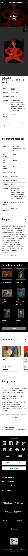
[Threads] (17, 443)
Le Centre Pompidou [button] (7, 477)
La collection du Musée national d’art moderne (14, 429)
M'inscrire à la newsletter (14, 463)
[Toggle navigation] (25, 2)
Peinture (13, 88)
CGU (16, 549)
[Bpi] (9, 504)
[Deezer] (23, 450)
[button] (14, 139)
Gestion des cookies (14, 551)
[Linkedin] (11, 450)
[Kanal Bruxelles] (9, 522)
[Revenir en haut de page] (24, 552)
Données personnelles (22, 549)
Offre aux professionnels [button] (8, 481)
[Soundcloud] (8, 456)
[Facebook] (11, 443)
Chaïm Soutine (6, 77)
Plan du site (11, 549)
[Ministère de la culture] (14, 541)
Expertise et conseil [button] (7, 486)
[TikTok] (5, 450)
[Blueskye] (23, 443)
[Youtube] (20, 456)
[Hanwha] (14, 531)
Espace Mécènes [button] (6, 490)
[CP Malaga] (18, 513)
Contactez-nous (14, 468)
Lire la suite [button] (14, 255)
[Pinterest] (17, 450)
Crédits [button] (2, 74)
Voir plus (14, 328)
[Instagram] (5, 443)
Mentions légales (5, 549)
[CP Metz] (9, 513)
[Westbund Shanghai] (20, 522)
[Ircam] (20, 504)
